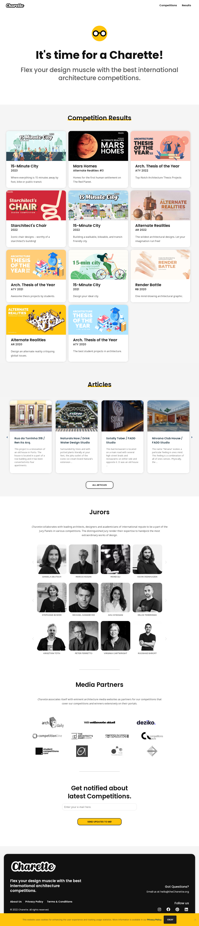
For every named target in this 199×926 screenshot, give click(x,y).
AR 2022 (141, 230)
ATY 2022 (141, 170)
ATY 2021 (17, 289)
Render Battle (148, 284)
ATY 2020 (79, 344)
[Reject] (195, 919)
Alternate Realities (152, 225)
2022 (14, 230)
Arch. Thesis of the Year (157, 166)
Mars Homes (85, 166)
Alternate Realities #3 (88, 170)
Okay (170, 919)
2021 (76, 289)
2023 (14, 170)
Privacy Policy (154, 919)
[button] (7, 437)
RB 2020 (140, 289)
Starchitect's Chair (28, 225)
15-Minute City (24, 166)
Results (186, 5)
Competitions (168, 5)
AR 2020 (16, 344)
